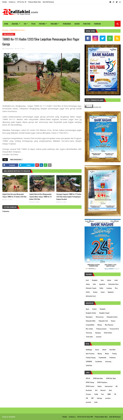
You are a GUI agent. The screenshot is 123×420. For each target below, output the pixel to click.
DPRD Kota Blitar (98, 378)
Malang (100, 325)
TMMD (109, 394)
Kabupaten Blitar (90, 321)
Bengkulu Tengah (104, 313)
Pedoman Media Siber (34, 2)
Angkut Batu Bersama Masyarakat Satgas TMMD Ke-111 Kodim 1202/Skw (14, 195)
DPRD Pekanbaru (102, 382)
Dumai (97, 350)
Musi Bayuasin (109, 325)
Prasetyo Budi (8, 48)
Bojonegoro (89, 317)
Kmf (96, 390)
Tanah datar (89, 337)
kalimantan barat (91, 296)
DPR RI (88, 378)
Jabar (102, 280)
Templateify (11, 417)
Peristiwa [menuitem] (86, 23)
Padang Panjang (90, 357)
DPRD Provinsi (90, 386)
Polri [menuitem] (33, 23)
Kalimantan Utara (113, 284)
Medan (107, 353)
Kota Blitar (113, 350)
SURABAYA (89, 361)
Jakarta (109, 280)
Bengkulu (94, 280)
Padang (114, 353)
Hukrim (100, 386)
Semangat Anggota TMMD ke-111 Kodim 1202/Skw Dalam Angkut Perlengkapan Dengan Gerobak (68, 196)
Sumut (103, 292)
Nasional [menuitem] (15, 23)
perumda (88, 402)
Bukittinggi (89, 350)
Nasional (103, 390)
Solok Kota (89, 365)
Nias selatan (89, 329)
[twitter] (116, 2)
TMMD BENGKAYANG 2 (17, 30)
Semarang (89, 333)
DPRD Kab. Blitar (111, 378)
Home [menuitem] (6, 23)
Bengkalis (102, 309)
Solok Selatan (108, 333)
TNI (115, 394)
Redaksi (4, 2)
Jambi (116, 280)
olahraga (99, 398)
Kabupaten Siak (103, 321)
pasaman (98, 337)
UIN (87, 398)
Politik (96, 394)
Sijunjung (98, 333)
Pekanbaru (112, 357)
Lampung (109, 288)
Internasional (108, 386)
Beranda (5, 30)
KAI (116, 386)
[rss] (117, 38)
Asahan (94, 309)
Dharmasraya (100, 317)
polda (96, 402)
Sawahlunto (98, 361)
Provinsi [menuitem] (42, 23)
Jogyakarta (102, 284)
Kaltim (101, 288)
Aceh (87, 280)
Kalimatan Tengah (91, 288)
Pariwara (88, 394)
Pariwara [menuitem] (97, 23)
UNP (92, 398)
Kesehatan (89, 390)
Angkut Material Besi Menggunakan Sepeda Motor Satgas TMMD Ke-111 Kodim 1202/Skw (40, 196)
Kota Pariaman (90, 353)
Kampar (113, 321)
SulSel (88, 292)
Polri (102, 394)
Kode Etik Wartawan (48, 2)
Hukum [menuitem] (77, 23)
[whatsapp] (120, 2)
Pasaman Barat (114, 329)
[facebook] (110, 2)
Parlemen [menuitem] (54, 23)
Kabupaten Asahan (112, 317)
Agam (87, 309)
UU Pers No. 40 (21, 2)
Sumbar (95, 292)
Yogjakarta (111, 292)
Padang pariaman (101, 329)
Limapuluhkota (90, 325)
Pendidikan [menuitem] (67, 23)
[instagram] (113, 2)
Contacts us (12, 2)
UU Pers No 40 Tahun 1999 (85, 417)
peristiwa (108, 398)
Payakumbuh (102, 357)
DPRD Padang (90, 382)
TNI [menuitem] (25, 23)
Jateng (88, 284)
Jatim (94, 284)
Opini (110, 390)
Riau (116, 288)
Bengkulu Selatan (91, 313)
